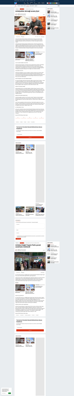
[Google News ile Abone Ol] (18, 36)
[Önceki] (47, 3)
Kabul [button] (9, 393)
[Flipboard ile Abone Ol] (22, 36)
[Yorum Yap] (36, 36)
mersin (19, 249)
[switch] (58, 6)
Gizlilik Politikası (4, 393)
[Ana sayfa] (15, 6)
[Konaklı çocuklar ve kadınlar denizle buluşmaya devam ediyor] (20, 211)
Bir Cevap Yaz (18, 220)
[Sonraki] (56, 3)
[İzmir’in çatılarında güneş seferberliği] (30, 211)
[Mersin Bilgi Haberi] (18, 3)
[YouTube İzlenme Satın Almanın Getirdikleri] (40, 56)
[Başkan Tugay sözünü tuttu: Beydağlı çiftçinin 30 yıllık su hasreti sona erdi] (40, 211)
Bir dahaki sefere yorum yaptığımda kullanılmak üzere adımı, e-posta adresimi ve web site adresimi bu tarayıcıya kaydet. (30, 236)
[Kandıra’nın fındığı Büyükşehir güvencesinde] (20, 56)
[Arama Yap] (59, 3)
